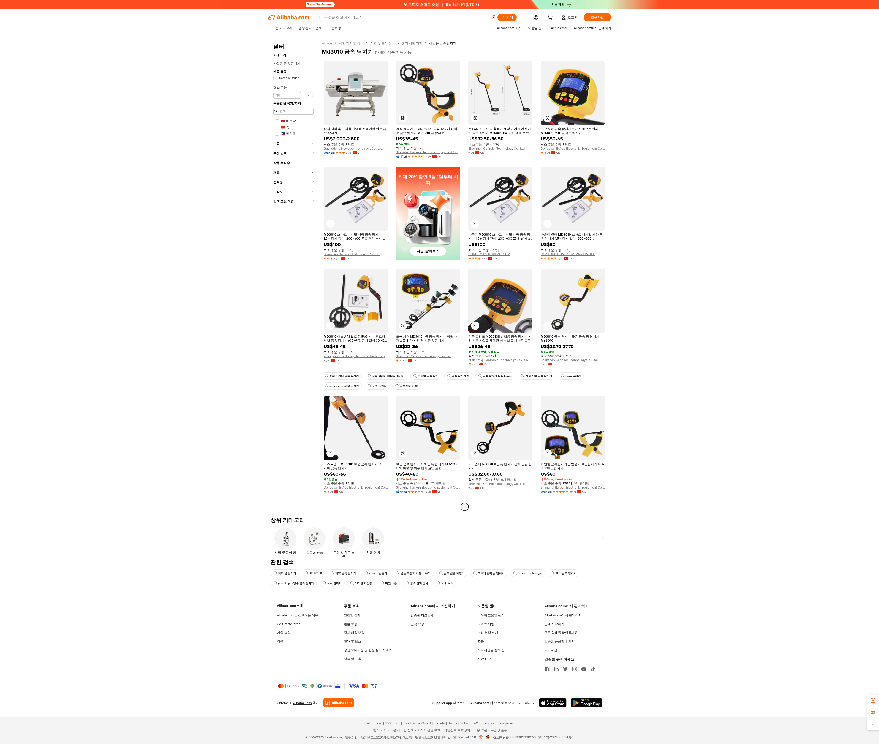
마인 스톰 (391, 583)
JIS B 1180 (315, 573)
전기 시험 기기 (412, 43)
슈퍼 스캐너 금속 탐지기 (344, 376)
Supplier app (442, 703)
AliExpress (374, 723)
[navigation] (293, 275)
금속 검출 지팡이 (454, 573)
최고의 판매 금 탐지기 (491, 573)
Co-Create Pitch (288, 624)
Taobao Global (458, 723)
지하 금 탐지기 (287, 573)
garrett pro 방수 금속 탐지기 (296, 583)
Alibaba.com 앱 (481, 703)
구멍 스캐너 (379, 386)
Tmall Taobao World (417, 723)
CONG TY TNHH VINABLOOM (489, 254)
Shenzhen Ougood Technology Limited (423, 356)
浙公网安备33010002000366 (514, 737)
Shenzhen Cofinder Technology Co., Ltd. (496, 148)
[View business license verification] (481, 737)
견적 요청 (417, 624)
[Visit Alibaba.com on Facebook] (547, 669)
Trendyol (488, 723)
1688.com (392, 723)
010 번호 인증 (363, 583)
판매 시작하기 (554, 624)
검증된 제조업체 (422, 615)
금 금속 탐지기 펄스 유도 (415, 573)
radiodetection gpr (530, 573)
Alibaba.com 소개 (290, 605)
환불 (480, 641)
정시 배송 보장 (354, 632)
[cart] (551, 18)
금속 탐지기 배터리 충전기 (388, 376)
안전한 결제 (352, 615)
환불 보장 (350, 624)
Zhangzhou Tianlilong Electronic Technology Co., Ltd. (356, 356)
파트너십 (550, 650)
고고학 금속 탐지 (428, 376)
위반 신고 (484, 659)
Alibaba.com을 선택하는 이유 (297, 615)
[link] (873, 700)
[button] (493, 17)
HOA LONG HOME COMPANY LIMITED (568, 254)
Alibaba (327, 43)
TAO (475, 723)
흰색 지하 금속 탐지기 (538, 376)
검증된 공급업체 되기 (559, 641)
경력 (280, 641)
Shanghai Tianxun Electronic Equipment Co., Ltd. (428, 152)
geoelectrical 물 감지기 (344, 386)
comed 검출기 (378, 573)
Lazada (440, 723)
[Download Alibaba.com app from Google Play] (586, 702)
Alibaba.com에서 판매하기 (563, 615)
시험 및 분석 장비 (382, 43)
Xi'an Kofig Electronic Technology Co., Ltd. (498, 360)
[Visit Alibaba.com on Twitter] (565, 669)
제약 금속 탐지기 (345, 573)
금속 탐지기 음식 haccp (497, 376)
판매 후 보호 (352, 641)
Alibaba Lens (302, 703)
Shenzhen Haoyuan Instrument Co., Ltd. (352, 254)
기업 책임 (283, 632)
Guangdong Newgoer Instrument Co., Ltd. (353, 148)
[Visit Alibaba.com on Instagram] (574, 669)
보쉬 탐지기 (334, 583)
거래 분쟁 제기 (487, 632)
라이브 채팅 (485, 624)
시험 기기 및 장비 (351, 43)
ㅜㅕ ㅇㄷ (447, 583)
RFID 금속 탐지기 (565, 573)
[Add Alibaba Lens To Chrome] (338, 702)
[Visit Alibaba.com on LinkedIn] (556, 669)
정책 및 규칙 (352, 659)
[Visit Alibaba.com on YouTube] (583, 669)
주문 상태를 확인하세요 (561, 632)
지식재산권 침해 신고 (492, 650)
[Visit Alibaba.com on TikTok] (593, 669)
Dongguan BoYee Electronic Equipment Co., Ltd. (573, 148)
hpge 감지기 (573, 376)
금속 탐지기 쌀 (409, 386)
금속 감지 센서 (419, 583)
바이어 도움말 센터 (491, 615)
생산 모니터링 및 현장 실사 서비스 (368, 650)
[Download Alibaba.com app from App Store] (553, 702)
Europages (506, 723)
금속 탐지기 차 (460, 376)
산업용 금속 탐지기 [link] (442, 43)
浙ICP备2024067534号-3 (556, 737)
